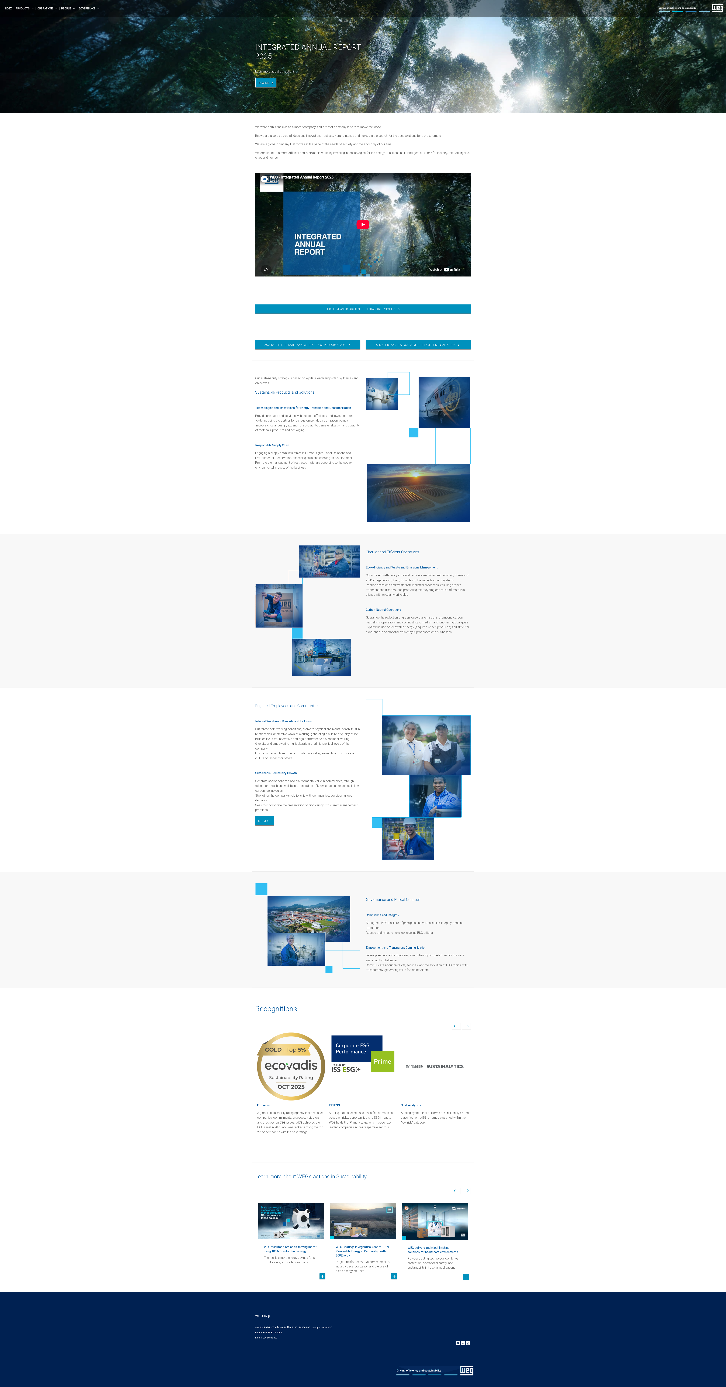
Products (23, 8)
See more (264, 820)
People (66, 8)
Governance (87, 8)
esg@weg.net (270, 1337)
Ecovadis (263, 1105)
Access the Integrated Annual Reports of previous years (304, 344)
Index (8, 8)
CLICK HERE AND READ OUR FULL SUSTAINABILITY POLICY (360, 309)
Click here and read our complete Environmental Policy (415, 344)
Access (264, 82)
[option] (363, 56)
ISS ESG (334, 1105)
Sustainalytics (411, 1105)
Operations (45, 8)
